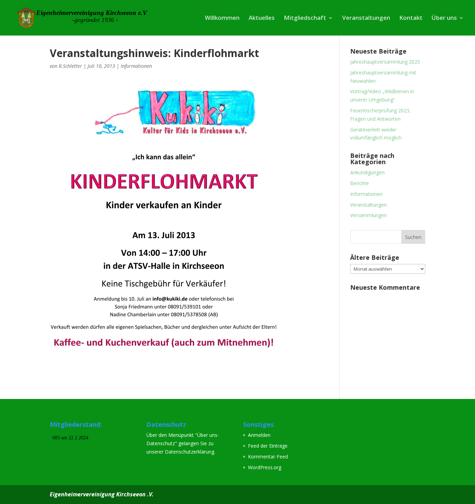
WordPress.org (264, 467)
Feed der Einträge (268, 445)
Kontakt (410, 18)
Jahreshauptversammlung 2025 (385, 61)
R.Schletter (70, 66)
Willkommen (222, 18)
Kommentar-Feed (268, 456)
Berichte (359, 183)
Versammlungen (368, 215)
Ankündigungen (367, 172)
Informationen (136, 66)
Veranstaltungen (366, 18)
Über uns (444, 18)
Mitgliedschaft (305, 18)
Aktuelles (262, 18)
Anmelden (259, 435)
